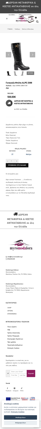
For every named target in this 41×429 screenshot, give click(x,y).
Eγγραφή (31, 373)
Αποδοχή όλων (20, 417)
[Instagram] (14, 388)
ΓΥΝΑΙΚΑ (10, 29)
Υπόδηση (17, 29)
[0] (31, 23)
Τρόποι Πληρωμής (13, 336)
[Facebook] (7, 388)
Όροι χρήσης (11, 342)
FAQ (8, 330)
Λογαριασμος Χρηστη (25, 14)
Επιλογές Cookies (13, 348)
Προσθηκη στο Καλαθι (17, 165)
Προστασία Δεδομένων (15, 345)
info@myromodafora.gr (15, 257)
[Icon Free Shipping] (9, 103)
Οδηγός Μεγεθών (20, 148)
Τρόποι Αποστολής (13, 333)
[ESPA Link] (20, 399)
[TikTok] (21, 388)
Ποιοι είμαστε (12, 327)
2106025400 (11, 259)
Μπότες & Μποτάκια (28, 29)
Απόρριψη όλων (20, 423)
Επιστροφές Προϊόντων (15, 339)
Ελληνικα (12, 14)
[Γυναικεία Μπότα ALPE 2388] (20, 56)
